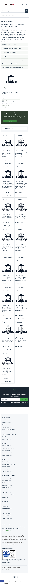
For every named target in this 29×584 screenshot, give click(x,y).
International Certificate (8, 453)
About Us (4, 503)
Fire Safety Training (7, 480)
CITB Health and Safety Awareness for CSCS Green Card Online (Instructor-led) (21, 154)
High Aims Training (9, 15)
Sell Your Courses (6, 513)
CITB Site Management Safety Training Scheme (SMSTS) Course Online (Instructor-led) (8, 185)
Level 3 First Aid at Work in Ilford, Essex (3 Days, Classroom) (21, 309)
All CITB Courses (6, 439)
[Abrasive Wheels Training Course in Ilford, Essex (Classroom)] (8, 143)
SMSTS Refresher (6, 422)
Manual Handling (6, 490)
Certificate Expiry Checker (8, 495)
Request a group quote (9, 121)
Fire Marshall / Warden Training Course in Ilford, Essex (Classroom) (20, 248)
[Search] (26, 11)
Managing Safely (6, 462)
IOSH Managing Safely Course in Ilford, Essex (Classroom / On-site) (7, 279)
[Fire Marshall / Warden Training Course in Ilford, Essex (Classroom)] (21, 237)
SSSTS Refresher (6, 427)
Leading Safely (5, 469)
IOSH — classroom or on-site (9, 52)
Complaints (12, 569)
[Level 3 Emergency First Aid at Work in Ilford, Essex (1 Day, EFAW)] (8, 298)
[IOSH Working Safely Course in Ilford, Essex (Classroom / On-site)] (21, 268)
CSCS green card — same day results (11, 48)
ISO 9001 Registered (7, 508)
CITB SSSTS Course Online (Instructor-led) (7, 216)
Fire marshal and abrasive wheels (10, 63)
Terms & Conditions (7, 518)
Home (2, 15)
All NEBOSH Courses (7, 455)
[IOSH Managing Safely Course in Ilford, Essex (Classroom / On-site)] (8, 268)
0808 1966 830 (7, 530)
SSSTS (4, 424)
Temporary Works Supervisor (9, 434)
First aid (4, 56)
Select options (8, 225)
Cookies (8, 569)
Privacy (3, 569)
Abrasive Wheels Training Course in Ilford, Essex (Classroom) (6, 154)
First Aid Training (6, 478)
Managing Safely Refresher (8, 464)
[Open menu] (26, 4)
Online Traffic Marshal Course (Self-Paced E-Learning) (20, 340)
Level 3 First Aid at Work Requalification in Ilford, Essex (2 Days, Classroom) (7, 341)
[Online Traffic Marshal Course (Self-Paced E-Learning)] (21, 329)
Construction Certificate (8, 448)
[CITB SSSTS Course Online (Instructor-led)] (8, 207)
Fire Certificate (6, 450)
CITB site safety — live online (9, 44)
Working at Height (6, 483)
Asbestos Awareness (7, 485)
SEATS (4, 436)
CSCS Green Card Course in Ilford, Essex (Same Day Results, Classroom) (7, 248)
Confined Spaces (6, 487)
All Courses (5, 497)
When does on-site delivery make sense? (12, 67)
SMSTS (4, 420)
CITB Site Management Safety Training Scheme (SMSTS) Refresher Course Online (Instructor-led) (21, 186)
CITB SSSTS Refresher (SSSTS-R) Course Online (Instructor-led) (20, 217)
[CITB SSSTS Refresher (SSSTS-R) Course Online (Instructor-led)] (21, 207)
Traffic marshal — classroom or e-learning (12, 60)
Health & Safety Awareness (8, 429)
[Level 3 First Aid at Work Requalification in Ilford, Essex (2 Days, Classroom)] (8, 329)
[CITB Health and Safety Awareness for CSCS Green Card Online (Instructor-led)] (21, 143)
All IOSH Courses (6, 471)
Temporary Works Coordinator (9, 432)
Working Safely (6, 466)
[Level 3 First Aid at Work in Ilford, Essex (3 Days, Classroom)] (21, 298)
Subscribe (24, 399)
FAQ (3, 511)
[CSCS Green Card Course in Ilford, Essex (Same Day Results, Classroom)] (8, 237)
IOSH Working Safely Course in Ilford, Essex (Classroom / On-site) (20, 279)
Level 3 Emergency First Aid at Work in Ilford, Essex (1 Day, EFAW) (6, 309)
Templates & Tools (6, 492)
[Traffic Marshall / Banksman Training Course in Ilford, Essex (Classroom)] (8, 361)
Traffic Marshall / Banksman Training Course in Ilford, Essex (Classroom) (7, 372)
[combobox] (14, 10)
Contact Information (6, 532)
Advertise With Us (6, 516)
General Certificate (7, 445)
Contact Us (5, 506)
